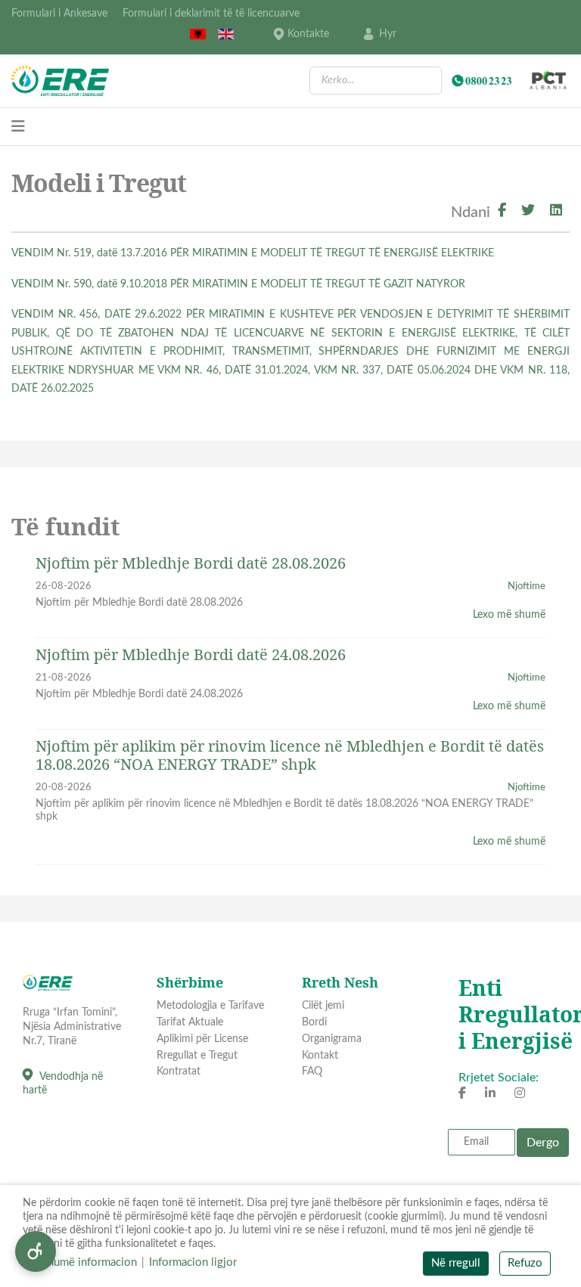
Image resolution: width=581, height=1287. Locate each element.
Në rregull (455, 1263)
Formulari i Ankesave (59, 13)
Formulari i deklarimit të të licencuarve (211, 13)
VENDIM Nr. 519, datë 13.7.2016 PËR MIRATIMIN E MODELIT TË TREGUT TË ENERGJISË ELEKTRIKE (252, 253)
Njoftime (526, 586)
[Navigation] (18, 127)
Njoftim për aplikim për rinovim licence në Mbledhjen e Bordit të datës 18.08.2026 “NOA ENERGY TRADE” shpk (290, 755)
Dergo (543, 1143)
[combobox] (375, 81)
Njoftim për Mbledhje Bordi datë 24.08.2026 (191, 654)
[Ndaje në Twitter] (528, 211)
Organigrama (332, 1039)
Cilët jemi (323, 1005)
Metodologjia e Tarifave (210, 1005)
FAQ (312, 1071)
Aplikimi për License (202, 1039)
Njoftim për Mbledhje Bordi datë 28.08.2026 (191, 563)
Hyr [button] (387, 34)
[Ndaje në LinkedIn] (556, 211)
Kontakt (320, 1055)
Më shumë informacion (80, 1262)
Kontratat (178, 1071)
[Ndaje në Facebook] (502, 211)
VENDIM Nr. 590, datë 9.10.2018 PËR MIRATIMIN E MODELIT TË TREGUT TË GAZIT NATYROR (238, 284)
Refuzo (525, 1263)
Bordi (314, 1022)
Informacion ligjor (193, 1262)
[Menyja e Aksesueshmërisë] (35, 1251)
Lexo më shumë (509, 614)
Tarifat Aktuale (190, 1022)
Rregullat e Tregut (197, 1055)
